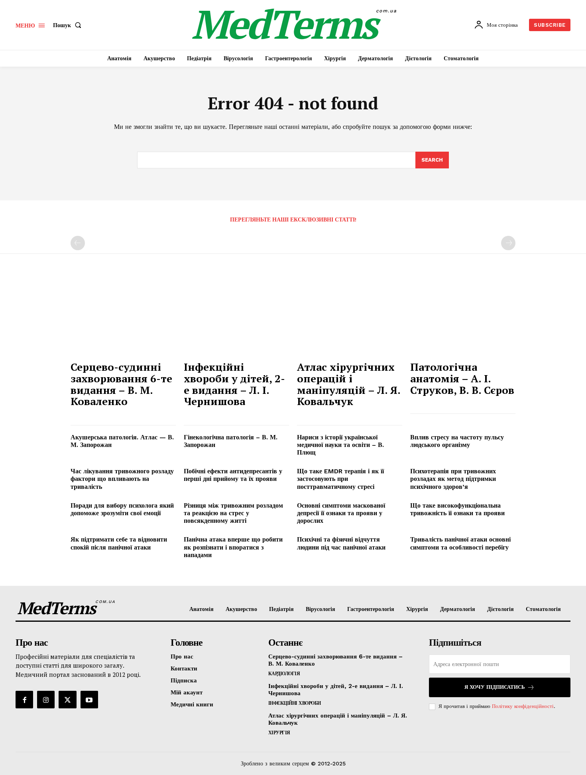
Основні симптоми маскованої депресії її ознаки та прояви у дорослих (341, 513)
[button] (69, 25)
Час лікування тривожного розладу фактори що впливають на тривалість (122, 478)
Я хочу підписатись (494, 687)
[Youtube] (89, 699)
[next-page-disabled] (508, 243)
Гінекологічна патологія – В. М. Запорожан (230, 441)
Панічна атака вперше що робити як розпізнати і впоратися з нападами (233, 547)
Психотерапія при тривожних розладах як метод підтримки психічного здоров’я (453, 478)
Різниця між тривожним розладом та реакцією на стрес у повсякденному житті (233, 513)
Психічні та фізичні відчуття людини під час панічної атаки (341, 543)
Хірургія (279, 732)
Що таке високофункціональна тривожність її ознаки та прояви (457, 509)
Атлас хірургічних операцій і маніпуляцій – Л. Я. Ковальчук (349, 384)
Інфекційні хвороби (294, 703)
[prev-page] (78, 243)
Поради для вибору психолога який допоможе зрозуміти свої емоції (122, 509)
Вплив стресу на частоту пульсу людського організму (457, 441)
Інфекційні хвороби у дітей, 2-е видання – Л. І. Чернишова (234, 384)
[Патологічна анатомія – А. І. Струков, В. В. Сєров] (462, 317)
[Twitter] (67, 699)
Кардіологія (284, 673)
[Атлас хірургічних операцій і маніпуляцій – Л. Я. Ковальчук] (349, 317)
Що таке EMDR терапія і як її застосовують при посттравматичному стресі (340, 478)
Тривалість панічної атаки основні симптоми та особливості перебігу (460, 543)
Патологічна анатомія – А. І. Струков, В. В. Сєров (462, 378)
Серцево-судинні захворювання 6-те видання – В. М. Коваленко (121, 384)
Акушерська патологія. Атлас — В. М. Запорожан (122, 441)
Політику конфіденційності (523, 706)
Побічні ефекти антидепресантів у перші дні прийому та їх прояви (233, 474)
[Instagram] (46, 699)
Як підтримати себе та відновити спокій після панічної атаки (119, 543)
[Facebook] (24, 699)
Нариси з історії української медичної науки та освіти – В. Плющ (340, 444)
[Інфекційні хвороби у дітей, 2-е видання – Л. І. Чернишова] (236, 317)
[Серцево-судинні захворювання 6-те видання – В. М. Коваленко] (123, 317)
